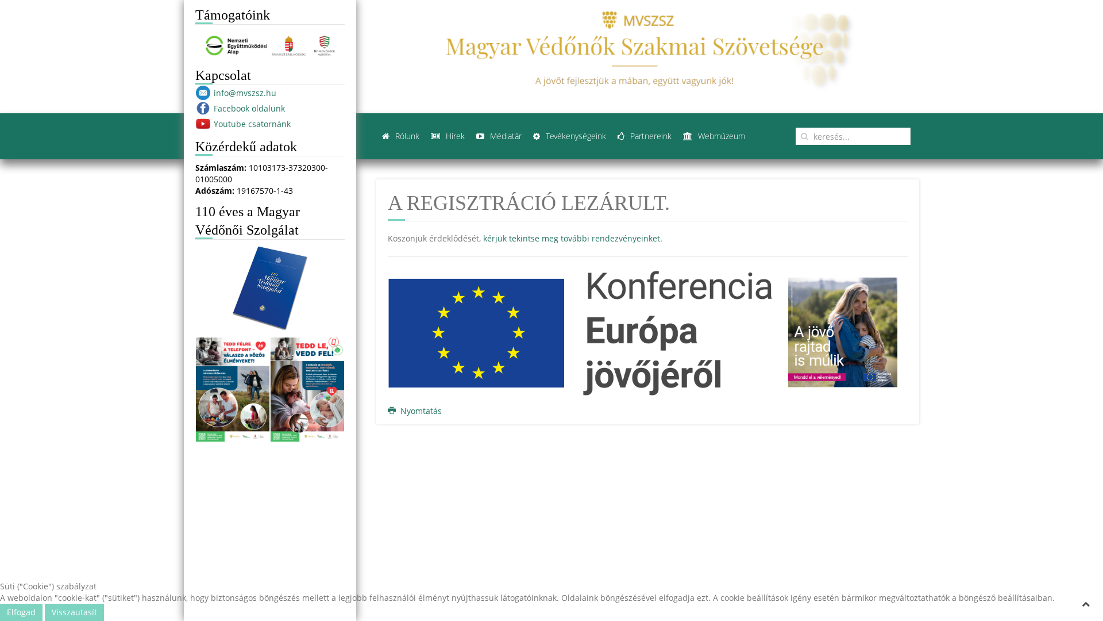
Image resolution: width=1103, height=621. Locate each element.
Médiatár (505, 136)
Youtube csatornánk (252, 123)
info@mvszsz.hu (245, 92)
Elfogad (21, 612)
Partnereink (650, 136)
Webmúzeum (720, 136)
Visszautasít (74, 612)
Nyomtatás (420, 410)
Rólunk (406, 136)
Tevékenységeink (574, 136)
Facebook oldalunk (249, 108)
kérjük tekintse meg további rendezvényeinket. (572, 238)
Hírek (454, 136)
